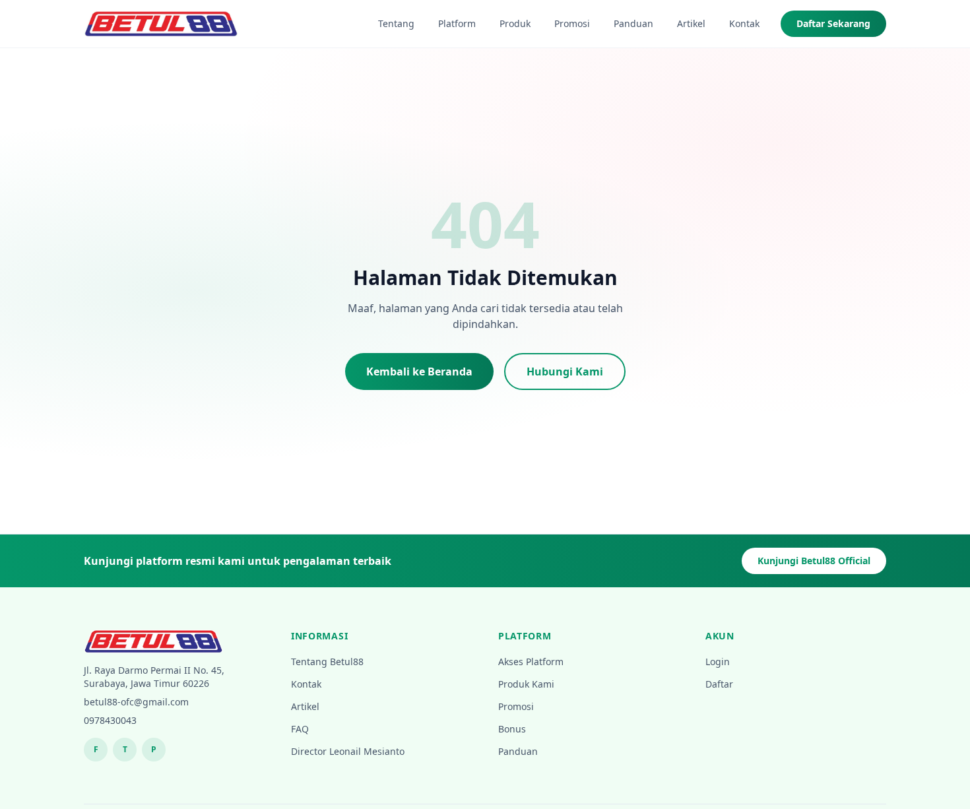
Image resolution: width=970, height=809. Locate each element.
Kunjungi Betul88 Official (814, 560)
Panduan (633, 23)
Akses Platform (531, 661)
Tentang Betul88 (327, 661)
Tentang (396, 23)
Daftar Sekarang (833, 23)
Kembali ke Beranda (419, 371)
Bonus (512, 729)
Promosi (572, 23)
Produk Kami (526, 684)
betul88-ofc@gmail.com (136, 702)
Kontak (744, 23)
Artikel (691, 23)
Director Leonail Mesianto (347, 751)
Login (717, 661)
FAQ (300, 729)
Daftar (719, 684)
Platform (457, 23)
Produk (515, 23)
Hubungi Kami (565, 371)
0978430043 (110, 720)
